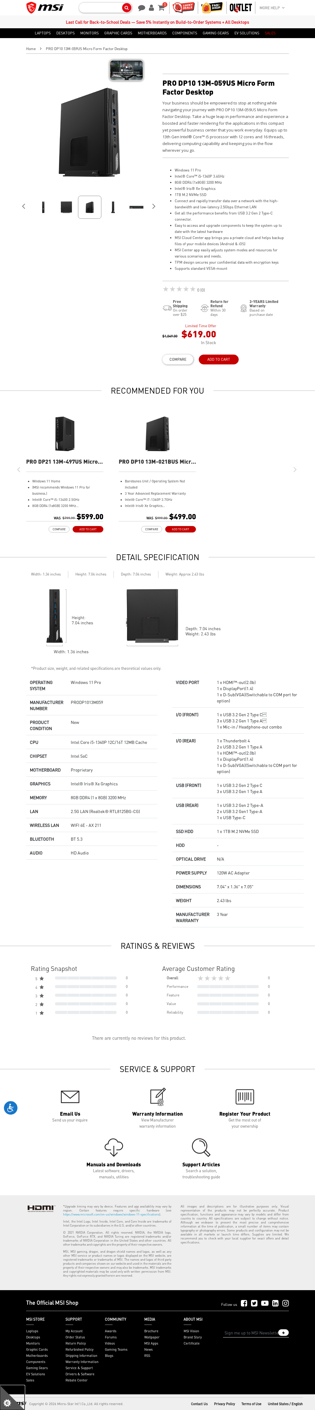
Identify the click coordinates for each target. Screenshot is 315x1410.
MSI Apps (151, 1343)
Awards (110, 1331)
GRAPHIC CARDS (118, 33)
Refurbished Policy (80, 1349)
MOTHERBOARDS (152, 33)
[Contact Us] (140, 7)
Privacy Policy (224, 1404)
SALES (270, 33)
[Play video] (126, 70)
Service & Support (79, 1368)
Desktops (33, 1337)
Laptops (32, 1331)
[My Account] (150, 7)
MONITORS (89, 33)
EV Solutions (35, 1374)
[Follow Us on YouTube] (265, 1303)
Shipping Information (81, 1355)
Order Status (75, 1337)
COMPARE (177, 359)
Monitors (33, 1343)
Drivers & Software (80, 1374)
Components (35, 1362)
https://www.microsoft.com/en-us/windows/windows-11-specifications (111, 1214)
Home (31, 48)
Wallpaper (152, 1337)
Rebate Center (77, 1380)
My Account (74, 1331)
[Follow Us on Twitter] (254, 1303)
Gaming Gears (37, 1368)
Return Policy (76, 1343)
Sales (30, 1380)
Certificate (192, 1343)
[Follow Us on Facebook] (244, 1303)
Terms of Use (251, 1404)
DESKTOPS (65, 33)
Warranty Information (82, 1362)
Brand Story (193, 1337)
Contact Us (199, 1404)
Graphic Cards (37, 1349)
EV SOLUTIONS (246, 33)
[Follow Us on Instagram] (285, 1303)
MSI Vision (191, 1331)
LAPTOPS (43, 33)
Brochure (151, 1331)
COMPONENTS (184, 33)
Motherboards (37, 1355)
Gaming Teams (116, 1349)
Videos (110, 1343)
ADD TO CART (218, 359)
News (148, 1349)
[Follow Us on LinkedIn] (275, 1303)
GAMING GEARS (216, 33)
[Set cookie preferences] (12, 1397)
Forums (111, 1337)
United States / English (285, 1404)
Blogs (109, 1355)
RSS (147, 1355)
